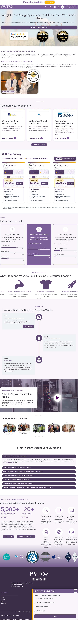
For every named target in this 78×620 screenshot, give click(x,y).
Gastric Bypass (5, 245)
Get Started (28, 326)
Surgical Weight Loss (12, 234)
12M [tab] (5, 177)
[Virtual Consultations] (62, 7)
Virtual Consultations (71, 6)
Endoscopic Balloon (33, 254)
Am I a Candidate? (9, 462)
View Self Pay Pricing (42, 606)
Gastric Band (4, 257)
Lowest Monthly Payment (18, 172)
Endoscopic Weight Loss (39, 234)
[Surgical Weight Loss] (12, 229)
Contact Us (48, 7)
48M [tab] (15, 177)
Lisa (54, 423)
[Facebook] (33, 579)
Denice (69, 423)
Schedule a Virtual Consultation (45, 602)
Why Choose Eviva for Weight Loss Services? (22, 503)
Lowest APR (8, 172)
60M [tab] (19, 177)
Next (55, 616)
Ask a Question (40, 610)
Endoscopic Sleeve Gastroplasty (36, 248)
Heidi (39, 423)
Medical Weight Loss (65, 234)
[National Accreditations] (71, 510)
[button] (54, 7)
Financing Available (33, 2)
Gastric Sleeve (5, 251)
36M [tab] (12, 177)
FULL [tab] (22, 177)
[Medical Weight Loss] (65, 229)
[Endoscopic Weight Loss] (39, 229)
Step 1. (6, 315)
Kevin (24, 423)
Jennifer (9, 423)
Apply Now (19, 183)
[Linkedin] (44, 579)
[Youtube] (37, 579)
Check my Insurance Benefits (44, 598)
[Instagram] (40, 579)
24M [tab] (8, 177)
